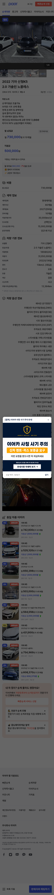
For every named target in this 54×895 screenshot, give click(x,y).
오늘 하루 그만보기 (13, 475)
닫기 (46, 475)
